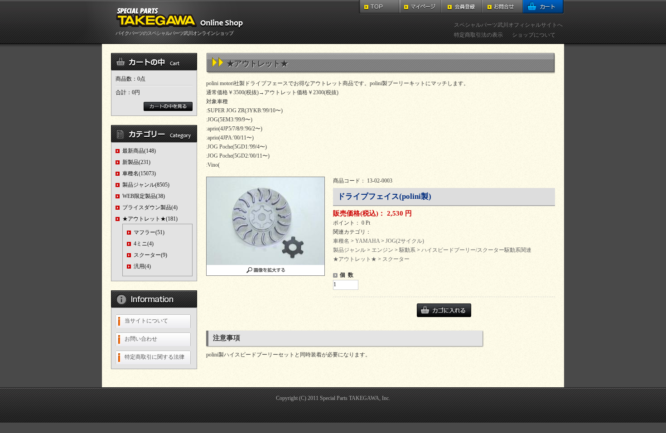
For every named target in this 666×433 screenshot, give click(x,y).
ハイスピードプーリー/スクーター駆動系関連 (476, 250)
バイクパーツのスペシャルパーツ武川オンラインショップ (174, 33)
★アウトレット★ (354, 259)
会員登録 (461, 7)
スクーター (396, 259)
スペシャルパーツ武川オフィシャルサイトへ (508, 25)
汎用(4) (142, 266)
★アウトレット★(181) (150, 219)
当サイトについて (146, 321)
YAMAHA (367, 241)
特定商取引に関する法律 (154, 357)
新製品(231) (136, 162)
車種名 (341, 241)
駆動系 (407, 250)
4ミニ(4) (144, 244)
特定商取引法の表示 (478, 35)
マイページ (420, 7)
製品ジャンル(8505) (145, 185)
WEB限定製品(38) (143, 196)
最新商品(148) (139, 151)
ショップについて (533, 35)
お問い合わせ (141, 339)
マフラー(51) (149, 232)
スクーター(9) (150, 255)
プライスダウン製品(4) (150, 207)
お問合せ (502, 7)
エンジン (382, 250)
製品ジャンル (349, 250)
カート (543, 7)
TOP (379, 7)
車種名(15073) (139, 173)
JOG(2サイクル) (405, 241)
